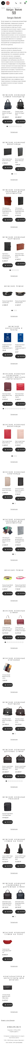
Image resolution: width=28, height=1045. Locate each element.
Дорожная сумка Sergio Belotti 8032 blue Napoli (19, 903)
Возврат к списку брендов (7, 1020)
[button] (7, 126)
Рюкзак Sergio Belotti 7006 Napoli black (7, 814)
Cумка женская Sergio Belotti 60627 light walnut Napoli (7, 629)
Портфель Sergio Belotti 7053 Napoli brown (19, 720)
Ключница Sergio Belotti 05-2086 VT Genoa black (19, 490)
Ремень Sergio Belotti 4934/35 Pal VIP (20, 301)
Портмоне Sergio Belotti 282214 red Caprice (19, 395)
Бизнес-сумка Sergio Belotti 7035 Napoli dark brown (7, 768)
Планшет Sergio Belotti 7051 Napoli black (19, 113)
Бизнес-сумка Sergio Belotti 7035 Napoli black (20, 768)
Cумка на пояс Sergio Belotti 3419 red (6, 950)
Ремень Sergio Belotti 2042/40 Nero (7, 301)
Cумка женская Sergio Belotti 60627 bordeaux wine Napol (20, 629)
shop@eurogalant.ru (14, 1031)
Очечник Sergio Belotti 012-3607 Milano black (6, 996)
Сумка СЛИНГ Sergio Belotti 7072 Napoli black (20, 857)
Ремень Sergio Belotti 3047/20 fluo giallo (7, 585)
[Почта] (20, 3)
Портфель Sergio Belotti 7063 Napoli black (6, 720)
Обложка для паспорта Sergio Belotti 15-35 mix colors (6, 540)
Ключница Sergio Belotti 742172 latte (6, 489)
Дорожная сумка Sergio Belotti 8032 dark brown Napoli (6, 903)
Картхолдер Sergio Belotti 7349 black (7, 159)
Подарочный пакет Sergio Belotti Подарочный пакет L (7, 346)
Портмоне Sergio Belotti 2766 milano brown (19, 255)
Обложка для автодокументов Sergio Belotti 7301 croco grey (19, 540)
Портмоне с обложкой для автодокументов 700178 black (6, 256)
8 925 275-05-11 (14, 1027)
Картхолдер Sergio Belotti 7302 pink (20, 442)
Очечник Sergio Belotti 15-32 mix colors (6, 676)
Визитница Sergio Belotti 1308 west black (19, 160)
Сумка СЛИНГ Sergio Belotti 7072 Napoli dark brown (7, 857)
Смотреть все (14, 132)
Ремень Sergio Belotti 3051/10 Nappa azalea (20, 585)
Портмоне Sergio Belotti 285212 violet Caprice (7, 395)
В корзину (10, 121)
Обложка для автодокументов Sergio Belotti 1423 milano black (19, 211)
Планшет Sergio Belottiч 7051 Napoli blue (7, 113)
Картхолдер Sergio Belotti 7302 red (7, 442)
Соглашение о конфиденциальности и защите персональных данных (14, 1036)
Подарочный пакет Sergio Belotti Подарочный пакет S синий (20, 347)
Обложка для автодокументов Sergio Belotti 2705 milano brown (6, 211)
